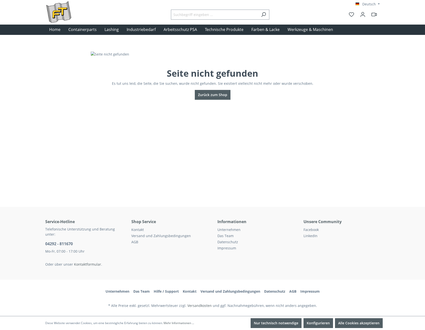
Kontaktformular (87, 264)
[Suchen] (263, 15)
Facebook (311, 229)
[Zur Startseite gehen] (69, 19)
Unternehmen (229, 229)
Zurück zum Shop (212, 94)
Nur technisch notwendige (276, 323)
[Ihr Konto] (362, 14)
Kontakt (137, 229)
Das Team (225, 235)
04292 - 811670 (59, 243)
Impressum (226, 248)
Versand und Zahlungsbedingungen (161, 235)
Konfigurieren (318, 323)
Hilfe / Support (166, 291)
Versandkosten (199, 305)
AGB (134, 242)
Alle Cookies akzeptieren (358, 323)
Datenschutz (227, 242)
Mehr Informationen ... (179, 323)
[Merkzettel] (351, 14)
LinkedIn (311, 235)
